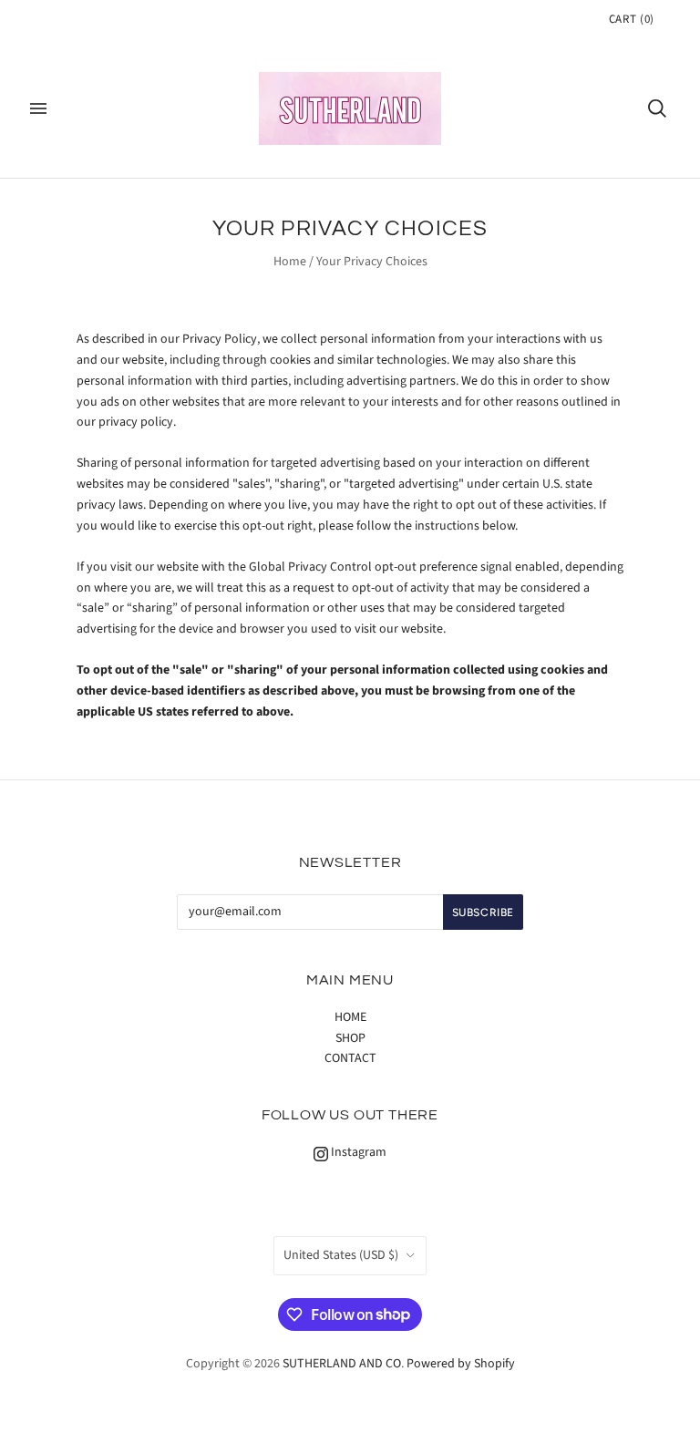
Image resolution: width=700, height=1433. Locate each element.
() (631, 19)
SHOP (350, 1038)
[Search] (657, 108)
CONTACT (350, 1058)
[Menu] (38, 108)
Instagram (357, 1152)
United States (340, 1255)
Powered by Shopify (461, 1364)
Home (289, 262)
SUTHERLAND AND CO (342, 1364)
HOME (350, 1017)
